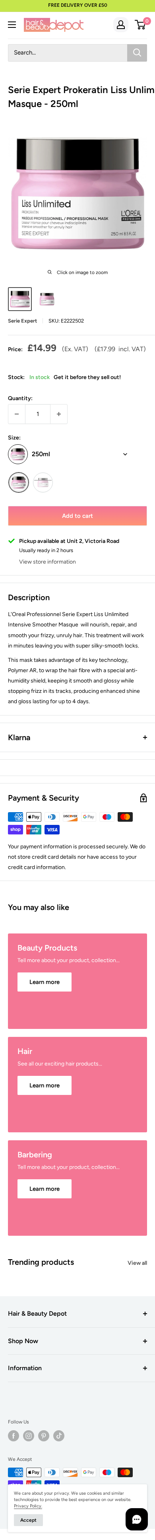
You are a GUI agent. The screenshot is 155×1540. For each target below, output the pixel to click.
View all (137, 1263)
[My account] (120, 24)
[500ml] (43, 482)
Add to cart (77, 515)
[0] (140, 24)
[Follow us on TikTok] (58, 1435)
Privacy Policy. (28, 1506)
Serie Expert (22, 321)
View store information (47, 561)
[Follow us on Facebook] (13, 1435)
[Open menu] (12, 24)
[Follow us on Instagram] (28, 1435)
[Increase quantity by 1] (58, 414)
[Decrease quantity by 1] (16, 414)
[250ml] (19, 482)
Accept (28, 1520)
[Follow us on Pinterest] (43, 1435)
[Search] (137, 53)
